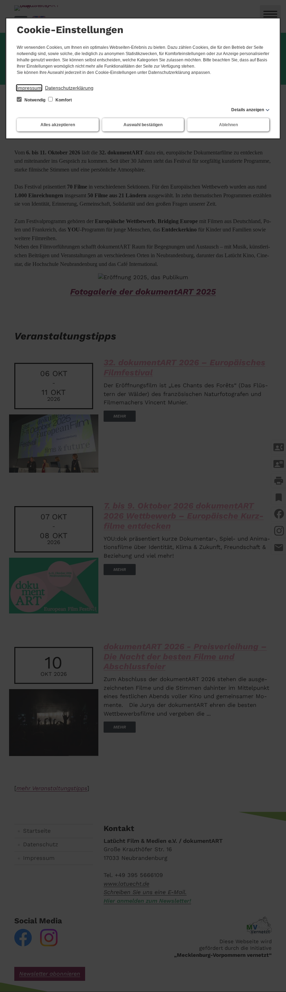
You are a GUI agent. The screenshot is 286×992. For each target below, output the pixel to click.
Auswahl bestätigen (143, 124)
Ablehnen (228, 124)
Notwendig (34, 100)
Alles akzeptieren (57, 124)
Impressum (29, 88)
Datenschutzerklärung (69, 88)
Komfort (63, 100)
